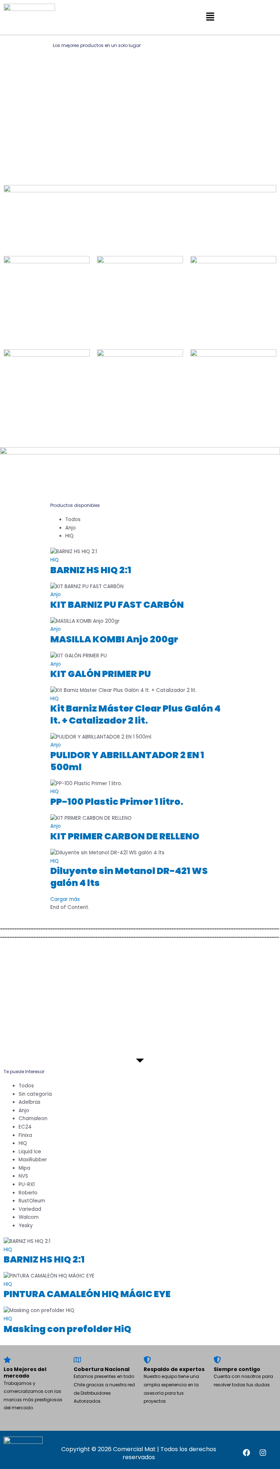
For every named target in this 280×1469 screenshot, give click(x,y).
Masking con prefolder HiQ (67, 1329)
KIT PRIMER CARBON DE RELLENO (124, 836)
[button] (210, 17)
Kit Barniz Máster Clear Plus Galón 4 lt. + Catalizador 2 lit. (135, 714)
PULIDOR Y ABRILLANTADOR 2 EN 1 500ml (127, 761)
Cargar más (65, 899)
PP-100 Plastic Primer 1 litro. (116, 801)
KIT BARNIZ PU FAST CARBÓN (117, 604)
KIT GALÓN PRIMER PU (100, 673)
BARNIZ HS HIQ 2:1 (90, 570)
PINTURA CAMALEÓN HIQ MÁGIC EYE (87, 1294)
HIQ (54, 559)
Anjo (55, 594)
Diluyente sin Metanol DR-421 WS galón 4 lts (129, 877)
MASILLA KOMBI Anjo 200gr (114, 639)
